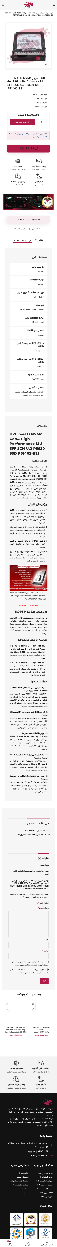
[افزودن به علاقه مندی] (33, 1004)
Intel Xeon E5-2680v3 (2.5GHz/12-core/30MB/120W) (41, 1030)
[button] (28, 219)
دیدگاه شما (43, 908)
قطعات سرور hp (36, 13)
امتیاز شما (43, 903)
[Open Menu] (53, 5)
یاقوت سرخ (50, 13)
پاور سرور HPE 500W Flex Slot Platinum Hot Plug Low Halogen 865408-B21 (15, 1030)
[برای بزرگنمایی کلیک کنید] (46, 63)
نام (46, 939)
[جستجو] (3, 5)
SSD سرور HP (38, 834)
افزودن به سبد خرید (22, 122)
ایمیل (45, 950)
